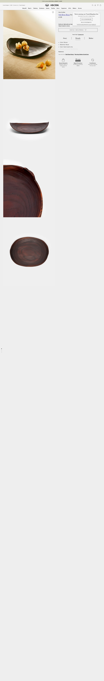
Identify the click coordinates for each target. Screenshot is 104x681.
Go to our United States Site (86, 19)
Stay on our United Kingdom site (86, 22)
